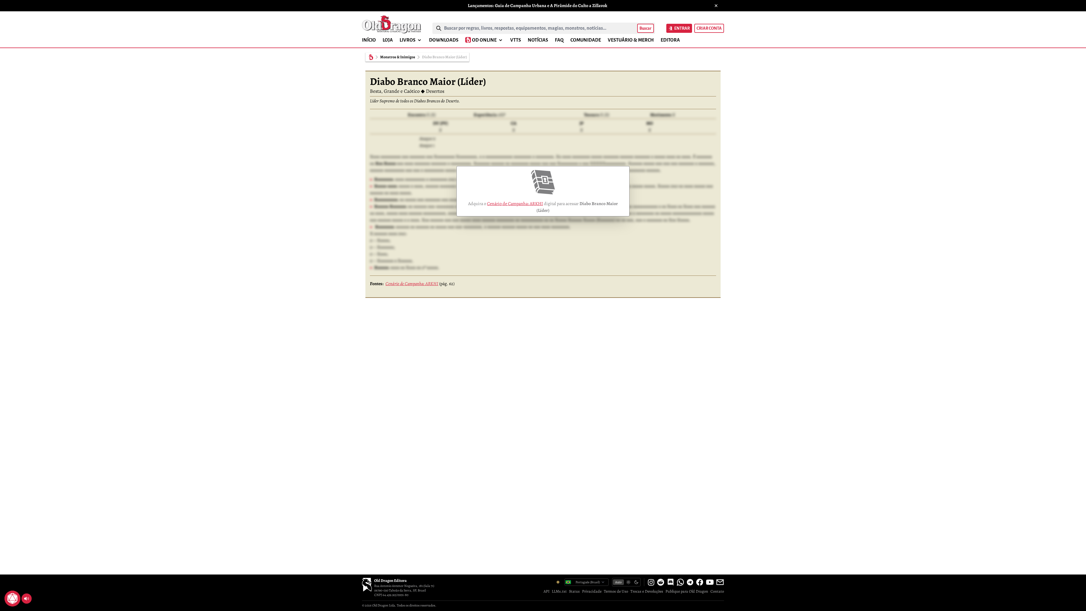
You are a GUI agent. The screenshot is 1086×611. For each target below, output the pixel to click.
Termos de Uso (616, 591)
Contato (717, 591)
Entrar (682, 28)
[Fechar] (716, 5)
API (547, 591)
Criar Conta (709, 28)
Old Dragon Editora (390, 580)
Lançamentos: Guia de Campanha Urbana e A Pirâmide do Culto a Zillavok (537, 6)
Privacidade (592, 591)
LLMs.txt (559, 591)
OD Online (484, 40)
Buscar (645, 28)
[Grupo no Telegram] (690, 582)
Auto (618, 582)
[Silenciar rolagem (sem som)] (26, 598)
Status (574, 591)
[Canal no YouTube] (710, 582)
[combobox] (539, 28)
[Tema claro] (628, 582)
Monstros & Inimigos (397, 57)
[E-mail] (720, 582)
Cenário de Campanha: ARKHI (515, 204)
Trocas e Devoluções (646, 591)
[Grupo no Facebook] (700, 582)
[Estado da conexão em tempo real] (558, 582)
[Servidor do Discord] (670, 582)
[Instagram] (651, 582)
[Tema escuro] (636, 582)
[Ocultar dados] (19, 592)
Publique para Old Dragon (686, 591)
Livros (407, 40)
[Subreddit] (661, 582)
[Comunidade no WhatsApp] (680, 582)
